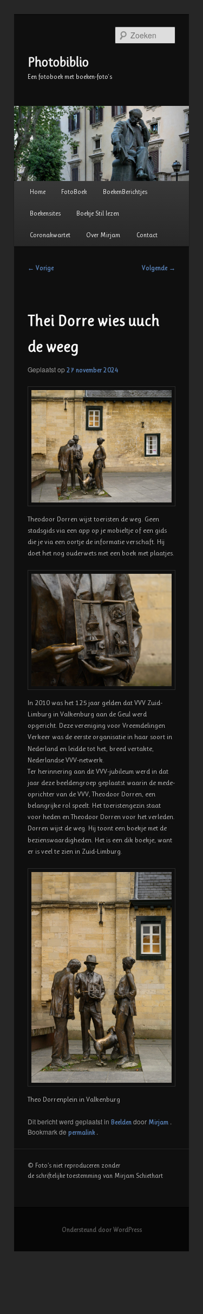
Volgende (158, 268)
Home (37, 192)
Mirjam (159, 1122)
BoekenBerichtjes (125, 192)
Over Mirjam (103, 235)
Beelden (121, 1122)
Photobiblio (58, 62)
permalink (82, 1132)
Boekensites (45, 213)
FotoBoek (74, 192)
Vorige (41, 268)
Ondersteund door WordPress (102, 1229)
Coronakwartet (50, 235)
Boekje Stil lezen (97, 213)
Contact (147, 235)
